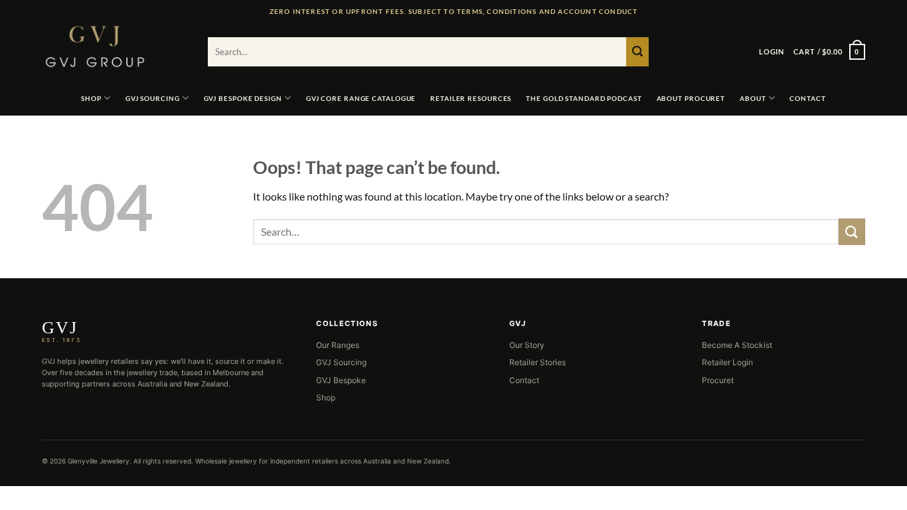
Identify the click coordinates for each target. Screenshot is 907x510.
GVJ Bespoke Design (243, 98)
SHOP (91, 98)
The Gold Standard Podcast (584, 98)
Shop (325, 397)
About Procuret (691, 98)
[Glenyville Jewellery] (115, 46)
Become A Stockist (737, 345)
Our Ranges (337, 345)
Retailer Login (727, 362)
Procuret (718, 380)
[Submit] (637, 51)
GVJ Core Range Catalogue (361, 98)
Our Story (526, 345)
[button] (771, 52)
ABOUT (753, 98)
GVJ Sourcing (152, 98)
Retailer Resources (470, 98)
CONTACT (807, 98)
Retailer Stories (537, 362)
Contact (524, 380)
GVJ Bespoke (341, 380)
